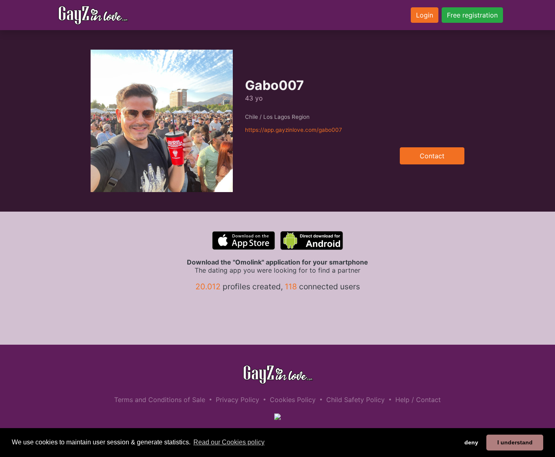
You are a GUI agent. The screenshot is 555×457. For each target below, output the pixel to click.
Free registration (472, 15)
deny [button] (471, 442)
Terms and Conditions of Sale (159, 400)
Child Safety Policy (355, 400)
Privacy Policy (237, 400)
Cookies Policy (293, 400)
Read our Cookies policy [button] (228, 442)
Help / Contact (418, 400)
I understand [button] (515, 442)
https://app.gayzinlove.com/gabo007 (293, 130)
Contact (432, 156)
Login (424, 15)
